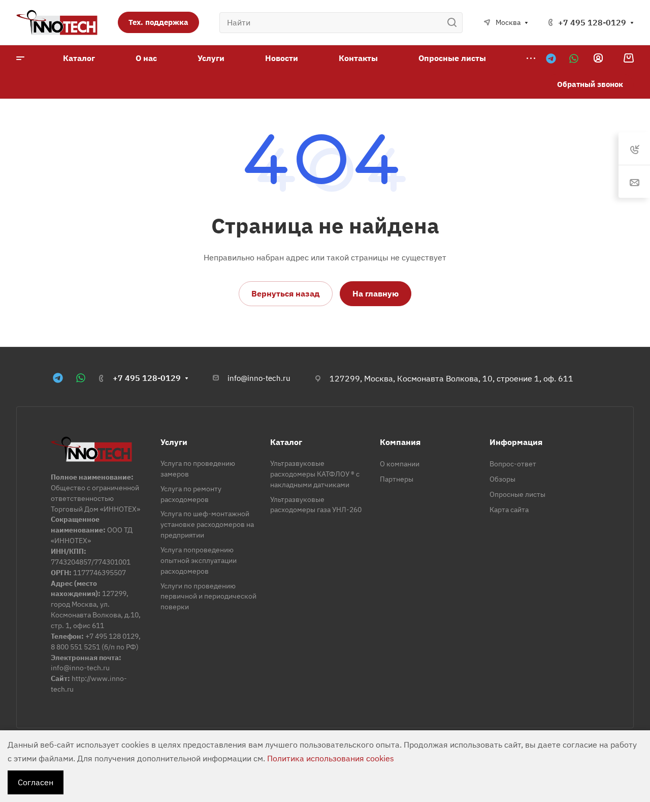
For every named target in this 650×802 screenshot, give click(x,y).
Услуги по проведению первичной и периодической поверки (208, 596)
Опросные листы (517, 494)
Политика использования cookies (330, 758)
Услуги (173, 442)
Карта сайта (509, 509)
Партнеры (396, 479)
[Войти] (598, 58)
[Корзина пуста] (628, 58)
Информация (516, 442)
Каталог (286, 442)
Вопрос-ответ (513, 463)
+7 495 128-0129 (592, 22)
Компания (400, 442)
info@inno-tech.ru (259, 378)
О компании (399, 463)
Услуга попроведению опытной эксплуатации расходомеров (198, 560)
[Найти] (455, 22)
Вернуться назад (285, 293)
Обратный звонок (590, 84)
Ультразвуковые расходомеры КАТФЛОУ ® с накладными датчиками (315, 474)
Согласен (35, 782)
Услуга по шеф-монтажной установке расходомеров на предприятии (207, 524)
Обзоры (502, 479)
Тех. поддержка (158, 22)
